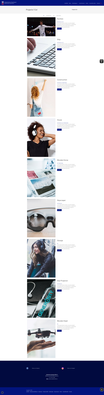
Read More (59, 28)
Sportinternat (82, 3)
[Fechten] (41, 26)
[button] (101, 3)
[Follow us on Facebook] (27, 368)
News (70, 3)
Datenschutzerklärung (33, 391)
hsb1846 (66, 3)
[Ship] (41, 57)
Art (63, 21)
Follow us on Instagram (71, 368)
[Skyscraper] (41, 217)
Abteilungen (74, 3)
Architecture (59, 21)
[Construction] (41, 97)
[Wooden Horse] (41, 177)
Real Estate (64, 82)
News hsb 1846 (45, 391)
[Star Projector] (41, 298)
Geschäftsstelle (92, 3)
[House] (41, 137)
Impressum (40, 391)
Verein (87, 3)
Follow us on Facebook (35, 368)
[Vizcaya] (41, 258)
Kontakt (98, 3)
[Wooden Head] (41, 338)
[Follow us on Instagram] (63, 368)
